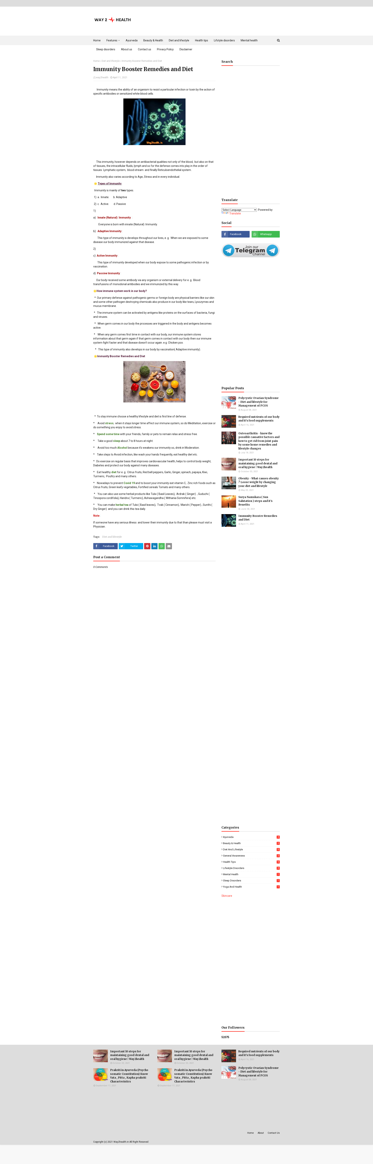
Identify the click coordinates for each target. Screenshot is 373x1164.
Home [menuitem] (97, 40)
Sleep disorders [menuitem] (105, 49)
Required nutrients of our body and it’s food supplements (259, 418)
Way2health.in (121, 1141)
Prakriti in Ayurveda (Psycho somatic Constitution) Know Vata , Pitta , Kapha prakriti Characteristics (129, 1075)
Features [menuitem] (111, 40)
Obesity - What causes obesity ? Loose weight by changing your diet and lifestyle (258, 482)
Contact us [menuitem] (144, 49)
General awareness (251, 855)
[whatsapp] (266, 234)
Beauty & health (251, 843)
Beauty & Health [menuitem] (153, 40)
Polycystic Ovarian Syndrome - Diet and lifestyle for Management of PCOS (258, 401)
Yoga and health (251, 886)
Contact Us (274, 1133)
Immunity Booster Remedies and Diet (257, 517)
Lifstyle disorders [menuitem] (224, 40)
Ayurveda (251, 837)
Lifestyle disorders (251, 868)
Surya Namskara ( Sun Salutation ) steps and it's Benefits (255, 500)
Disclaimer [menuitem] (186, 49)
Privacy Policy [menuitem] (165, 49)
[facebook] (235, 234)
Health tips (251, 861)
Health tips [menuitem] (201, 40)
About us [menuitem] (126, 49)
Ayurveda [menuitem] (132, 40)
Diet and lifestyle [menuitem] (179, 40)
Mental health (251, 874)
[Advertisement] (250, 134)
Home (96, 61)
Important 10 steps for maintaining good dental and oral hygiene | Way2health (257, 463)
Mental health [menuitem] (249, 40)
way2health (102, 77)
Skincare (226, 895)
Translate (235, 213)
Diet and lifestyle (111, 61)
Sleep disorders (251, 880)
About (261, 1133)
